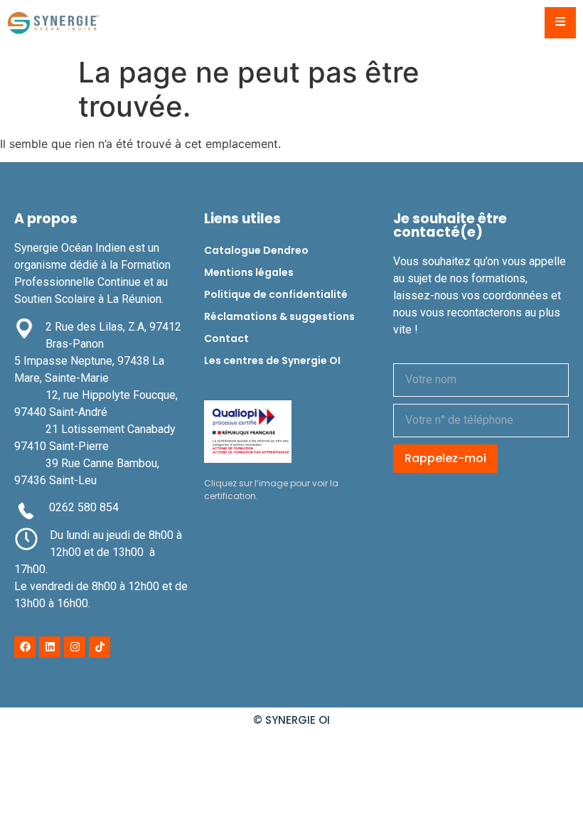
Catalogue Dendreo (256, 250)
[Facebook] (25, 647)
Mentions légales (249, 272)
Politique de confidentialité (276, 294)
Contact (226, 338)
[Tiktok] (99, 647)
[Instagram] (74, 647)
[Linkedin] (49, 647)
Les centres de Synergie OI (272, 360)
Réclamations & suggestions (279, 316)
